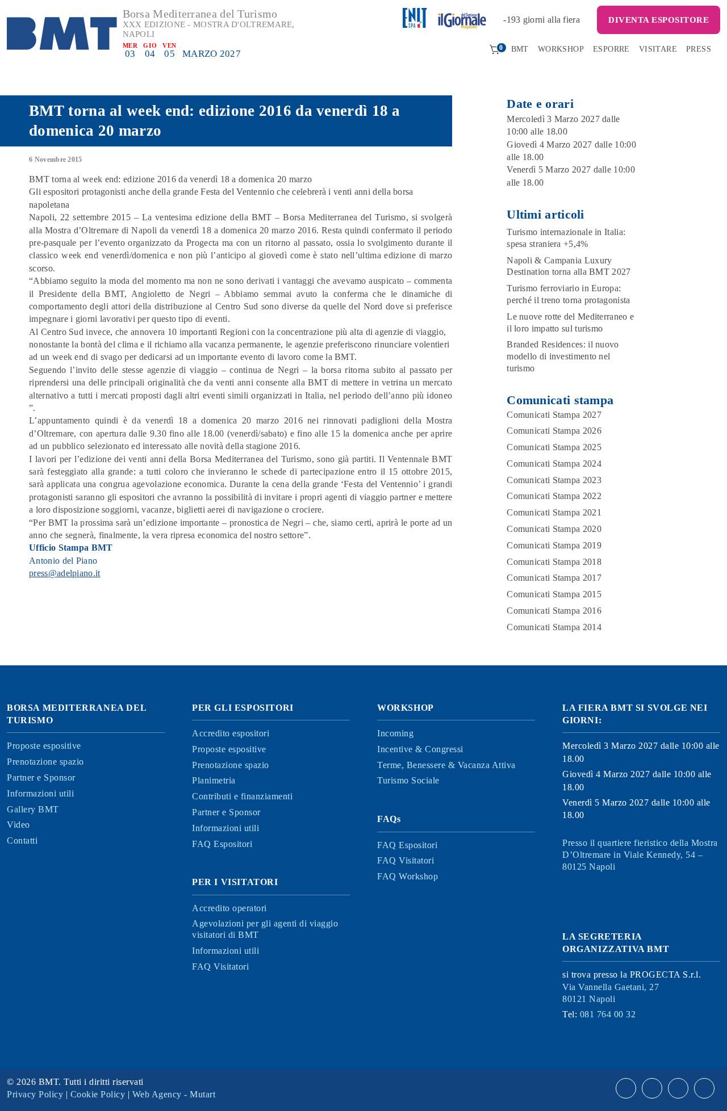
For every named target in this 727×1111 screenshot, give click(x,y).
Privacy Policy (35, 1094)
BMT (520, 49)
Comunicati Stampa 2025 (554, 447)
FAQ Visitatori (220, 966)
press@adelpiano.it (64, 573)
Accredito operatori (229, 908)
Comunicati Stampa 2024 (554, 463)
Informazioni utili (40, 793)
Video (18, 824)
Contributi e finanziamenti (242, 796)
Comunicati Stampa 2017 (554, 577)
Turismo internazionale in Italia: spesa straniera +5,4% (566, 238)
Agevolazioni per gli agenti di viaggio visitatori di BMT (265, 929)
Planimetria (214, 780)
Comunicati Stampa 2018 (554, 562)
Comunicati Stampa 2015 (554, 594)
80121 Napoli (610, 993)
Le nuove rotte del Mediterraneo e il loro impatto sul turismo (570, 322)
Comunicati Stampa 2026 (554, 430)
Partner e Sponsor (41, 777)
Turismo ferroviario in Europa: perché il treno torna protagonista (568, 294)
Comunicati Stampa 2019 (554, 545)
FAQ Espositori (222, 844)
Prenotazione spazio (45, 761)
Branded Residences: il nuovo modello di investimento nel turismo (563, 356)
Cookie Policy (98, 1094)
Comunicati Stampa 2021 (554, 512)
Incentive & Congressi (420, 749)
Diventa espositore (658, 19)
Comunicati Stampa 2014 (554, 627)
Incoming (395, 733)
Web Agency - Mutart (174, 1094)
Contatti (22, 840)
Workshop (561, 49)
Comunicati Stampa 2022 (554, 496)
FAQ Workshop (407, 876)
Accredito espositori (230, 733)
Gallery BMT (33, 809)
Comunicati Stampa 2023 (554, 480)
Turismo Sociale (408, 780)
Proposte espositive (44, 746)
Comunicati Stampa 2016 (554, 610)
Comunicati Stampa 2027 (554, 415)
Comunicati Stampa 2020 (554, 529)
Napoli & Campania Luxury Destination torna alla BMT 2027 (568, 266)
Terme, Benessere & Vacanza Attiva (446, 765)
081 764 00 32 (608, 1014)
